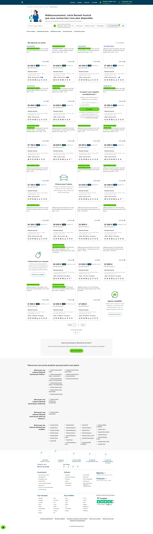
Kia (54, 502)
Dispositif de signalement (77, 520)
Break (66, 481)
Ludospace (68, 485)
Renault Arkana (54, 433)
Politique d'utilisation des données (77, 518)
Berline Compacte (70, 477)
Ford (55, 504)
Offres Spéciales (87, 479)
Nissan (40, 512)
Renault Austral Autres (72, 378)
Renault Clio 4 (86, 430)
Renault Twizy (101, 444)
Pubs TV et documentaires (46, 487)
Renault (41, 498)
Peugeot (41, 500)
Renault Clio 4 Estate (103, 432)
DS (54, 512)
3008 (66, 504)
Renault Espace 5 (87, 433)
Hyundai (56, 500)
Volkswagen (42, 508)
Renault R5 (53, 440)
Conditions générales (46, 518)
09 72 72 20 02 (43, 467)
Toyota (55, 510)
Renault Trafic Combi (103, 441)
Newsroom (41, 485)
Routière (67, 479)
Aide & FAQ (42, 481)
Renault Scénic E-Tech (88, 435)
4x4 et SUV (86, 475)
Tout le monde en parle (45, 483)
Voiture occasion (38, 7)
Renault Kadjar (54, 435)
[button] (68, 25)
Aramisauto (30, 7)
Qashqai (85, 510)
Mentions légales (60, 518)
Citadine (67, 475)
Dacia (40, 506)
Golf (84, 502)
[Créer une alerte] (3, 527)
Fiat (55, 498)
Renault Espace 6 (71, 427)
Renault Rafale (70, 425)
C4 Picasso (68, 508)
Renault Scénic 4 (70, 433)
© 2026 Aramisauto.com (76, 526)
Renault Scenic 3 (102, 434)
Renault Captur (54, 425)
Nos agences (42, 477)
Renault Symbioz (54, 430)
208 (66, 498)
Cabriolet (85, 477)
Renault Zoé (69, 439)
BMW (55, 506)
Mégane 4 (86, 506)
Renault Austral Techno (56, 394)
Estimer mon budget (38, 274)
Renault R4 (85, 425)
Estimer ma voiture (114, 314)
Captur (67, 510)
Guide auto (86, 481)
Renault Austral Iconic (56, 387)
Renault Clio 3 (102, 429)
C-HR (84, 498)
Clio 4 (84, 500)
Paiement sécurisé (108, 518)
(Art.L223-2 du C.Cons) (92, 117)
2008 (66, 500)
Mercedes (56, 508)
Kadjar (85, 504)
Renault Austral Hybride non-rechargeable (53, 401)
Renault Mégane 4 (71, 430)
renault (46, 7)
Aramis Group (42, 489)
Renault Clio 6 (54, 438)
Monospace (68, 483)
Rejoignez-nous (43, 479)
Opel (40, 504)
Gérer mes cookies (95, 518)
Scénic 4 (85, 508)
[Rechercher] (54, 26)
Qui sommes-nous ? (44, 475)
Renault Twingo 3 (86, 427)
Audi (40, 510)
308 (66, 502)
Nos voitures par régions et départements (87, 485)
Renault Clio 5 (54, 427)
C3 (66, 506)
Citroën (41, 502)
